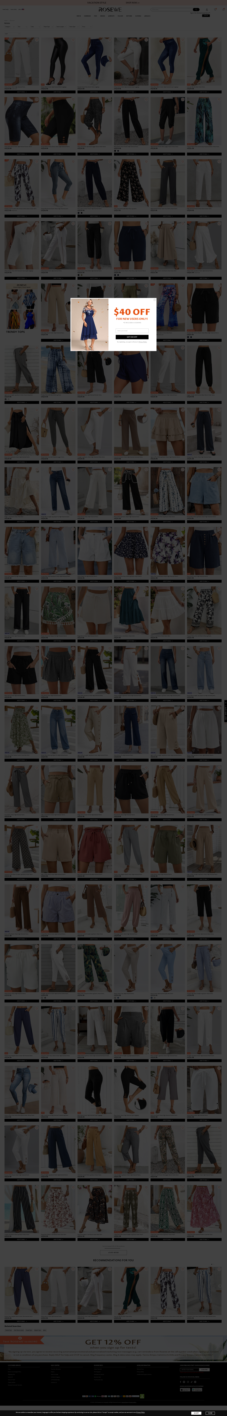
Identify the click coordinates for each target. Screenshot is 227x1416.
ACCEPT (196, 1413)
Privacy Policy (140, 1412)
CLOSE (210, 1413)
